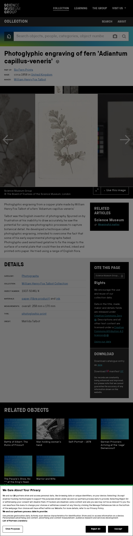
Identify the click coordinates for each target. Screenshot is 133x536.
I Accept (118, 529)
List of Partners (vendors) (15, 521)
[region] (66, 511)
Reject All (95, 529)
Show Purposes (13, 529)
